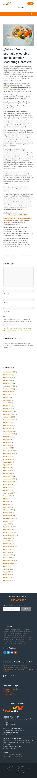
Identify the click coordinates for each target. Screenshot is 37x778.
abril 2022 (7, 403)
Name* (6, 293)
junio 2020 (7, 439)
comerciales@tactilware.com (12, 746)
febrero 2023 (8, 378)
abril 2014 (7, 552)
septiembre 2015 (9, 535)
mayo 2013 (7, 572)
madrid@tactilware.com (10, 733)
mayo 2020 (7, 442)
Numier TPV (23, 669)
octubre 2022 (8, 389)
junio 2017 (7, 501)
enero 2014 (8, 558)
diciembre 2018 (9, 476)
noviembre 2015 (9, 530)
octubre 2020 (8, 437)
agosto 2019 (8, 462)
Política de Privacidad (10, 695)
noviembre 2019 (9, 454)
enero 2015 (8, 544)
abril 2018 (7, 485)
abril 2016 (7, 524)
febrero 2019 (8, 470)
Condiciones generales (10, 689)
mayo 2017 (7, 504)
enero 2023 (8, 380)
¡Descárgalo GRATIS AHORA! (18, 215)
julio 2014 (7, 549)
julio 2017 (7, 499)
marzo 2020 (8, 448)
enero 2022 (8, 408)
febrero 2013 (8, 580)
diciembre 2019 (9, 451)
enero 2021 (8, 428)
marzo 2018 (8, 487)
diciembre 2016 (9, 515)
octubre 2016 (8, 521)
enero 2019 (8, 473)
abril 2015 (7, 541)
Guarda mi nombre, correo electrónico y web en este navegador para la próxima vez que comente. (18, 318)
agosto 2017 (8, 496)
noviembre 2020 (9, 434)
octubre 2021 (8, 417)
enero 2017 (8, 513)
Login (30, 3)
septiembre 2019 (9, 459)
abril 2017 (7, 507)
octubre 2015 (8, 532)
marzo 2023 (8, 375)
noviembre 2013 (9, 561)
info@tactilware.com (9, 723)
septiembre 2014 (9, 546)
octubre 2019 (8, 456)
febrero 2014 (8, 555)
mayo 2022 (7, 400)
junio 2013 (7, 569)
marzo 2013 (8, 577)
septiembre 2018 (9, 482)
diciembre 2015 (9, 527)
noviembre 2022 (9, 386)
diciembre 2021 (9, 411)
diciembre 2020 (9, 431)
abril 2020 (7, 445)
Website (7, 310)
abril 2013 (7, 575)
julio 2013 (7, 566)
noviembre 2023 (9, 372)
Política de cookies (9, 693)
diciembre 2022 (9, 383)
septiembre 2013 (9, 563)
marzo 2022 (8, 406)
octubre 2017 (8, 490)
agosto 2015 (8, 538)
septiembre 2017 (9, 493)
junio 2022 (7, 397)
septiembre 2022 (9, 392)
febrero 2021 (8, 425)
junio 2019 (7, 468)
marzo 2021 (8, 423)
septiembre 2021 (9, 420)
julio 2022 (7, 394)
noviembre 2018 (9, 479)
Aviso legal (6, 691)
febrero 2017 (8, 510)
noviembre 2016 (9, 518)
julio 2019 (7, 465)
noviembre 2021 (9, 414)
